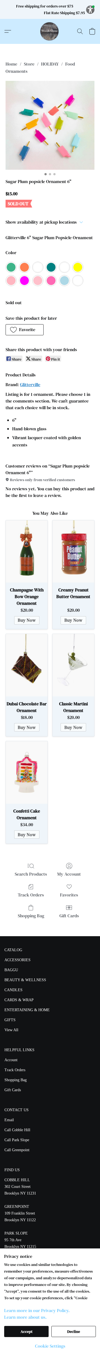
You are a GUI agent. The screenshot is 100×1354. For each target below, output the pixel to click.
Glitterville (30, 384)
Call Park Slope (16, 1140)
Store (29, 64)
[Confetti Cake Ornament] (27, 772)
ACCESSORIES (17, 960)
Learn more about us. (25, 1317)
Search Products (31, 874)
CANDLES (13, 990)
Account (11, 1060)
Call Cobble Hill (17, 1130)
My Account (69, 874)
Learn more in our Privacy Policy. (37, 1310)
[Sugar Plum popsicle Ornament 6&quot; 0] (50, 125)
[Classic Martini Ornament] (73, 665)
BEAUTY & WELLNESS (25, 980)
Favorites (69, 895)
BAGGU (11, 970)
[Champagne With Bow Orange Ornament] (27, 551)
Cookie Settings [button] (50, 1346)
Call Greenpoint (16, 1150)
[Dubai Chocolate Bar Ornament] (27, 665)
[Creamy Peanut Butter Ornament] (73, 551)
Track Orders (31, 895)
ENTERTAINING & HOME (27, 1010)
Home (11, 64)
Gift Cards (69, 916)
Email (9, 1120)
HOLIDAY (50, 64)
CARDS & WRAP (19, 1000)
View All (11, 1030)
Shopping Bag (31, 916)
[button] (49, 31)
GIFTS (10, 1020)
